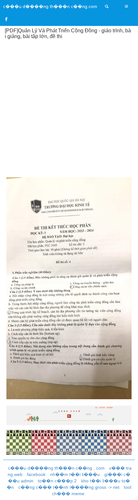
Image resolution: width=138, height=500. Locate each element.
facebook (36, 474)
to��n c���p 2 (57, 480)
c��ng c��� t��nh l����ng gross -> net (68, 487)
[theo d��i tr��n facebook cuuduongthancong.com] (6, 19)
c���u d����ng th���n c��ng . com (56, 468)
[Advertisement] (69, 108)
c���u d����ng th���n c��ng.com (50, 6)
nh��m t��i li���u (75, 474)
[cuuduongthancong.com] (106, 6)
